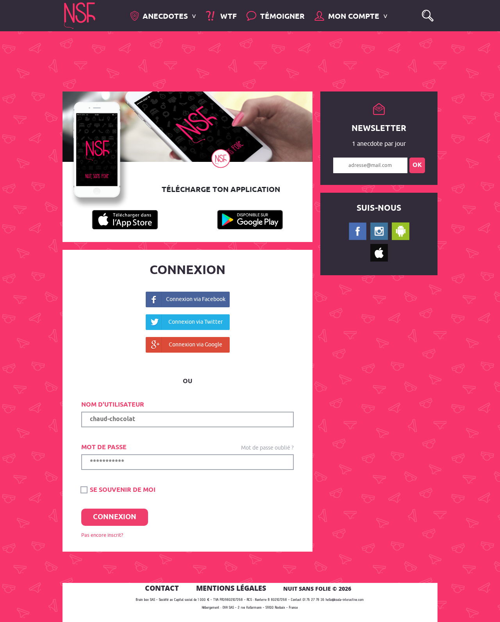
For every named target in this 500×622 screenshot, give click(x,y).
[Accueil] (79, 15)
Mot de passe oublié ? (267, 447)
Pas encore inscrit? (102, 535)
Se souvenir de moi (121, 490)
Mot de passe (104, 447)
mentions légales (231, 588)
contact (162, 588)
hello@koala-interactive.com (345, 600)
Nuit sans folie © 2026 (317, 588)
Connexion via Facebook (195, 299)
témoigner (282, 17)
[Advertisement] (244, 60)
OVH (225, 607)
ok (417, 165)
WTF (227, 17)
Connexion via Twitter (195, 321)
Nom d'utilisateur (112, 405)
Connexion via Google (195, 344)
